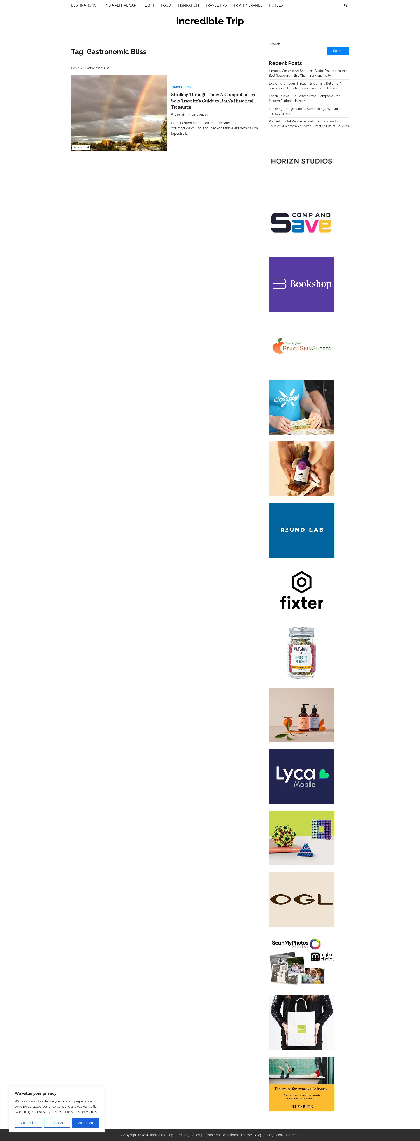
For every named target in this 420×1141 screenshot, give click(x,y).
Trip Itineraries (247, 5)
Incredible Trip (210, 21)
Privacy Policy (188, 1135)
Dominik (179, 114)
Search (274, 44)
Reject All (57, 1123)
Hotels (276, 5)
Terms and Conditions (220, 1135)
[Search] (345, 5)
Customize (28, 1123)
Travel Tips (216, 5)
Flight (149, 5)
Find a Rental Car (119, 5)
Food (166, 5)
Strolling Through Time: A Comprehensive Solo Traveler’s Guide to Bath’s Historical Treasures (213, 101)
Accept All (85, 1123)
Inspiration (188, 5)
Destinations (83, 5)
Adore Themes (286, 1135)
